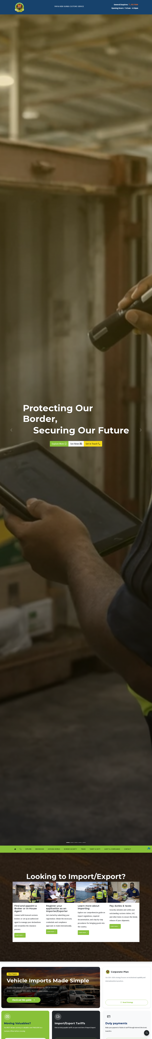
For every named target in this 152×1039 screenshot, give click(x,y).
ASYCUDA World (53, 849)
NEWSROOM (39, 849)
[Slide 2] (72, 842)
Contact (127, 849)
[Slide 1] (68, 842)
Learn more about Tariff (48, 836)
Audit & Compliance (112, 849)
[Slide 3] (76, 842)
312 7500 (134, 4)
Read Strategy (128, 1002)
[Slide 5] (84, 842)
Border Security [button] (70, 849)
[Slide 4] (80, 842)
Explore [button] (28, 849)
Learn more (19, 935)
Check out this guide (22, 1000)
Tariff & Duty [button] (94, 849)
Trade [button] (83, 849)
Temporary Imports (30, 836)
